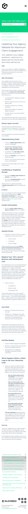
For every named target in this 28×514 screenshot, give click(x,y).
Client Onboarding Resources (10, 37)
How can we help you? (14, 21)
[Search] (25, 24)
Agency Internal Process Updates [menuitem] (13, 469)
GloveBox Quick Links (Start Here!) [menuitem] (11, 454)
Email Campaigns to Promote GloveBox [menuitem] (14, 463)
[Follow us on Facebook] (19, 499)
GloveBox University (7, 34)
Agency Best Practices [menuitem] (8, 490)
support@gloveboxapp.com (9, 508)
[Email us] (25, 502)
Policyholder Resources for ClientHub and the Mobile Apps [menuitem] (13, 484)
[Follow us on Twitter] (22, 499)
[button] (25, 454)
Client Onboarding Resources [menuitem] (10, 457)
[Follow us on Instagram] (25, 499)
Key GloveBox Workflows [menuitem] (9, 471)
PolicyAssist (14, 199)
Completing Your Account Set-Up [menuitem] (13, 460)
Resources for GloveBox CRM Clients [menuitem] (12, 487)
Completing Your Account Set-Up (11, 40)
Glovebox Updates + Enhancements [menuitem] (12, 474)
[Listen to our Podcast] (22, 502)
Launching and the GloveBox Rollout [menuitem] (14, 466)
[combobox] (13, 24)
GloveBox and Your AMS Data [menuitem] (10, 477)
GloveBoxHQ (10, 129)
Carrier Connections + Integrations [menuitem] (11, 480)
